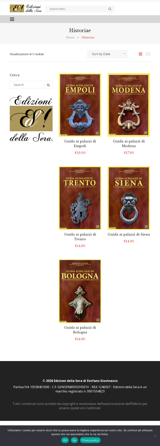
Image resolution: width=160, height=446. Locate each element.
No (74, 440)
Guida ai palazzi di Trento (80, 236)
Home (70, 37)
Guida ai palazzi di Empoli (80, 143)
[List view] (146, 54)
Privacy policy (90, 440)
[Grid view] (138, 54)
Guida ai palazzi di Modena (129, 143)
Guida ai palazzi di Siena (129, 234)
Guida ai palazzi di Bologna (80, 330)
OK (65, 440)
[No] (155, 436)
